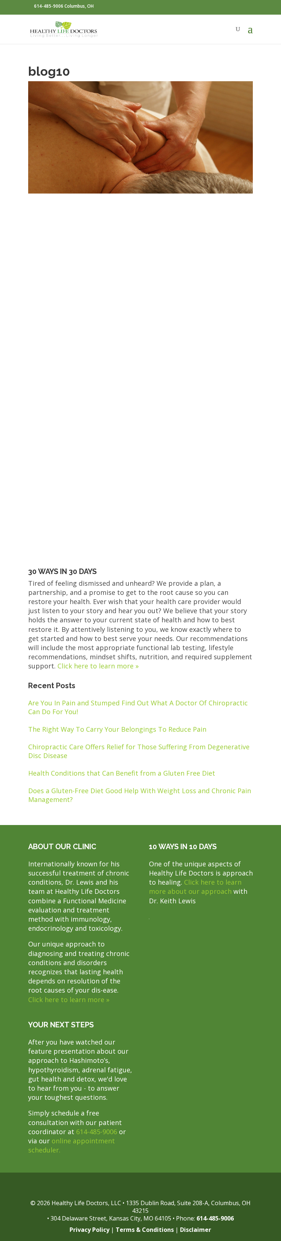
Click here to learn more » (98, 665)
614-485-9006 (96, 1131)
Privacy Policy (89, 1230)
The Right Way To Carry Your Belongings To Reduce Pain (117, 729)
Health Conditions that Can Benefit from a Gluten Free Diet (121, 773)
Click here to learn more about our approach (195, 887)
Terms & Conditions (145, 1230)
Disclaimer (195, 1230)
